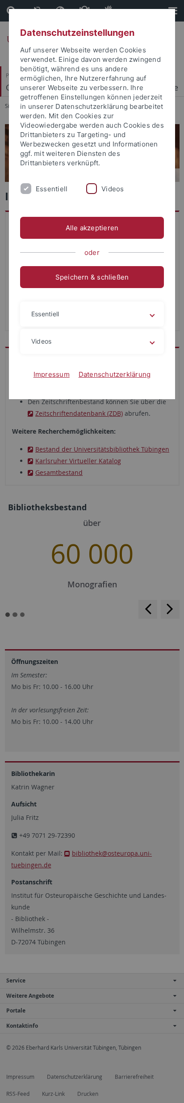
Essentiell (51, 189)
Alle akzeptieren (92, 228)
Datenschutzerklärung (115, 374)
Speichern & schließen (92, 277)
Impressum (51, 374)
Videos (112, 189)
